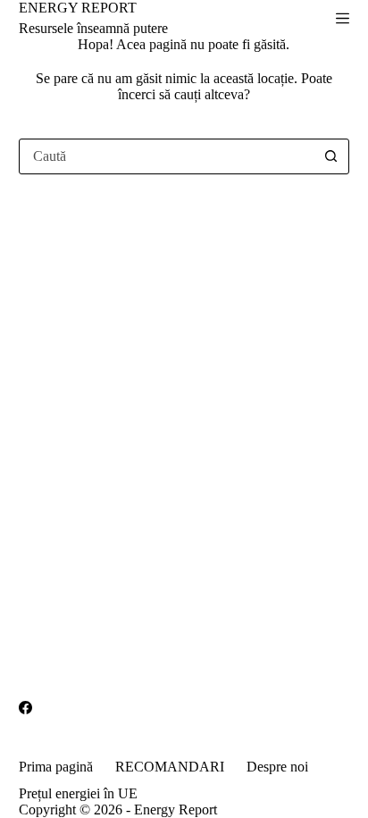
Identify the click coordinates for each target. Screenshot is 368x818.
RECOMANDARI (169, 766)
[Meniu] (342, 18)
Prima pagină (56, 766)
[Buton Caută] (330, 156)
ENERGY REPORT (78, 7)
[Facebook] (25, 707)
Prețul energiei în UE (78, 793)
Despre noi (277, 766)
